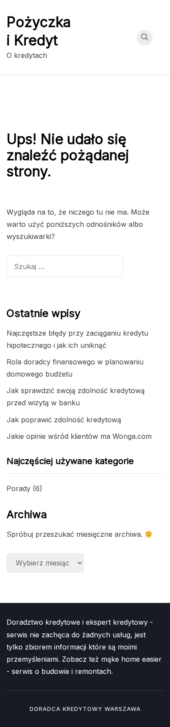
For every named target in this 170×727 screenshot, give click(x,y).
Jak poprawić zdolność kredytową (64, 419)
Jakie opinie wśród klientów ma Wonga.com (79, 436)
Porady (19, 488)
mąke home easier (131, 659)
